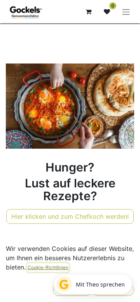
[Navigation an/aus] (126, 11)
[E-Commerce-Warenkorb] (88, 11)
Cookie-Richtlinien (48, 267)
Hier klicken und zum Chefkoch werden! (70, 216)
